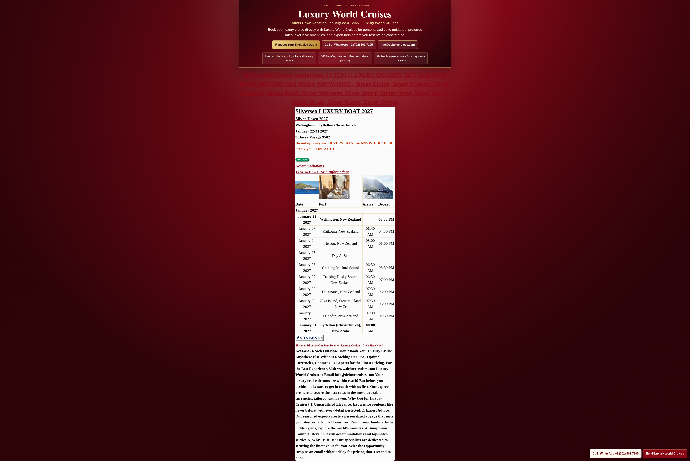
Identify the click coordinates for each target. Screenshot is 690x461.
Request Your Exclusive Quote (296, 44)
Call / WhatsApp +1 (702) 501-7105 (616, 453)
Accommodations (309, 166)
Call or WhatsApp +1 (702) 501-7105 (349, 44)
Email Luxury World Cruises (665, 453)
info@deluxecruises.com (398, 44)
